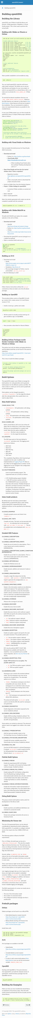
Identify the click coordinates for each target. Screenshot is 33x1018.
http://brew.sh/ (16, 267)
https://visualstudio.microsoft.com (17, 160)
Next (27, 1005)
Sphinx (9, 1013)
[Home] (2, 8)
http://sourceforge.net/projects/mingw (18, 226)
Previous (6, 1005)
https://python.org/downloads (22, 156)
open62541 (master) (17, 2)
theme (17, 1013)
